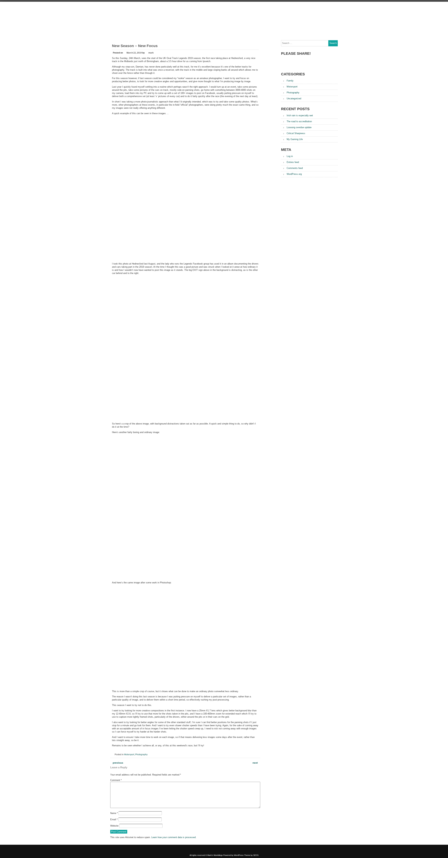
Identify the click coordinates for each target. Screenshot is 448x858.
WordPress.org (294, 174)
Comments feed (295, 168)
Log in (290, 156)
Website (114, 825)
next (255, 762)
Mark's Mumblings (224, 9)
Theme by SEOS (251, 855)
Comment (116, 780)
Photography (141, 754)
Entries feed (293, 162)
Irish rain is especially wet (300, 115)
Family (290, 80)
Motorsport (129, 754)
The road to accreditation (299, 121)
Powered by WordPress (233, 855)
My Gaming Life (295, 139)
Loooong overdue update (299, 127)
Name (114, 813)
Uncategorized (294, 98)
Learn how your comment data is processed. (173, 837)
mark (151, 53)
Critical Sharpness (296, 133)
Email (114, 819)
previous (117, 762)
